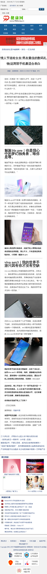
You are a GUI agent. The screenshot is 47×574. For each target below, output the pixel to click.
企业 (23, 29)
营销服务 (23, 541)
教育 (40, 26)
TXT (26, 544)
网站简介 (4, 541)
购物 (14, 33)
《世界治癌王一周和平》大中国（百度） (16, 440)
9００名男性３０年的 (35, 491)
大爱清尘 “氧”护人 (12, 491)
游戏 (31, 29)
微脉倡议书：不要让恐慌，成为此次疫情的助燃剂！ (21, 443)
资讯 (14, 26)
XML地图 (32, 541)
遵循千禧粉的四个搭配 (11, 474)
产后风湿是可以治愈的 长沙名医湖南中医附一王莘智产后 (23, 449)
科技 (14, 29)
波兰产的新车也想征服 (35, 474)
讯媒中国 (16, 410)
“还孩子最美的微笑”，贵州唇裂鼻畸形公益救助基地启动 (22, 446)
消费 (40, 29)
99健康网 (15, 49)
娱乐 (31, 26)
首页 (5, 26)
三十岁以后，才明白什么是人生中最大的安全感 (19, 436)
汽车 (23, 26)
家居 (5, 29)
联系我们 (13, 541)
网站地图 (22, 544)
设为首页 (13, 5)
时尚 (23, 33)
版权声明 (42, 541)
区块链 (5, 33)
